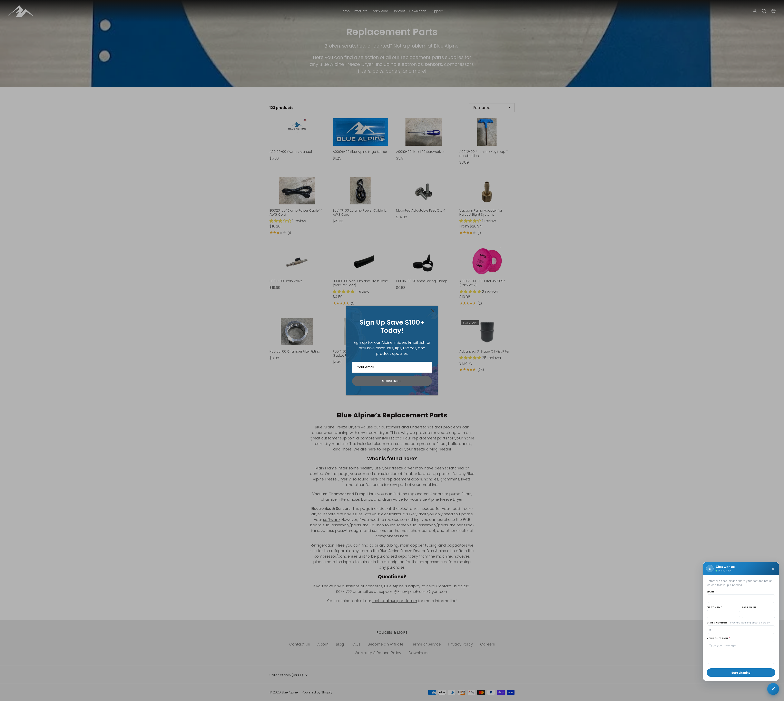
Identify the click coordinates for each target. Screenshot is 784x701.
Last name (749, 607)
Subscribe (392, 381)
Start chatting (741, 672)
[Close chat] (773, 689)
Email (712, 591)
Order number (738, 622)
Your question (719, 638)
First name (714, 607)
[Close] (432, 310)
